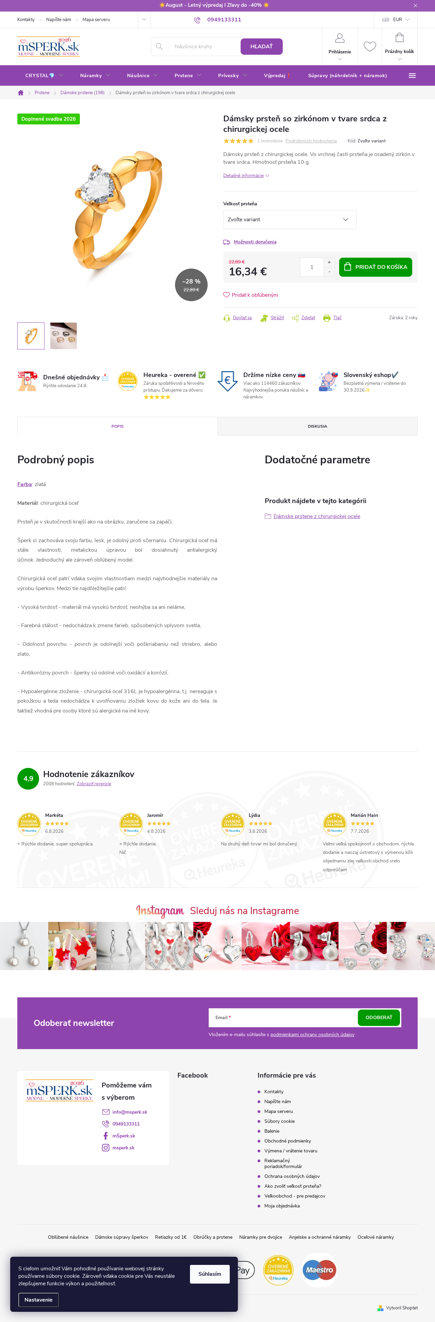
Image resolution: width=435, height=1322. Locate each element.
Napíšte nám (58, 20)
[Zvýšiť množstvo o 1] (329, 262)
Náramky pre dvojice (260, 1237)
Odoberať (379, 1017)
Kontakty (26, 20)
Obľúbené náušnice (68, 1237)
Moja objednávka (282, 1206)
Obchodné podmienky (287, 1141)
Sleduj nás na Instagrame (244, 910)
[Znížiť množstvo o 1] (329, 271)
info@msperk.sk (129, 1112)
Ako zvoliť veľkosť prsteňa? (292, 1186)
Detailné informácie (243, 175)
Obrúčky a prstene (212, 1237)
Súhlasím (209, 1274)
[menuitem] (44, 75)
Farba (24, 484)
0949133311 (126, 1124)
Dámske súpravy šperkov (121, 1237)
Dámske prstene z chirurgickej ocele (317, 516)
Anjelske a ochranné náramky (320, 1237)
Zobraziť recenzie (94, 784)
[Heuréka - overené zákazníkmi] (279, 1269)
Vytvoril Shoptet (402, 1308)
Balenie (271, 1131)
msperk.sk (123, 1148)
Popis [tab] (117, 426)
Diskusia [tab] (317, 426)
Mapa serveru (96, 20)
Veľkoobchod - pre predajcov (294, 1196)
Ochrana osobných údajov (292, 1176)
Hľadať (261, 46)
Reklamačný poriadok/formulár (283, 1163)
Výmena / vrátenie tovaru (290, 1151)
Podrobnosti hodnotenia (311, 141)
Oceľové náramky (376, 1237)
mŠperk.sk (123, 1136)
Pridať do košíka (381, 267)
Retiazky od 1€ (171, 1237)
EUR (397, 20)
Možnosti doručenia (255, 242)
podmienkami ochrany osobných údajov (312, 1034)
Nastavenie (38, 1300)
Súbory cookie (279, 1121)
